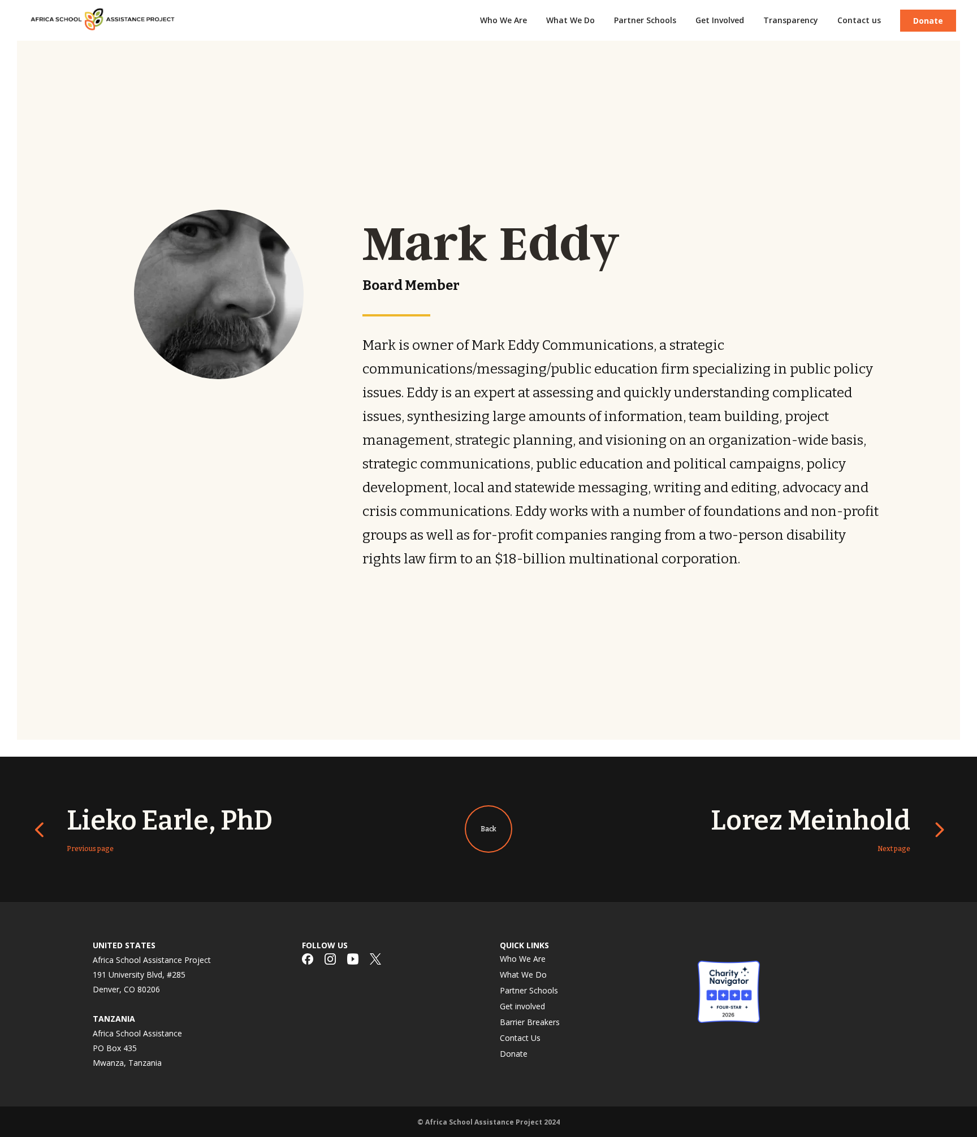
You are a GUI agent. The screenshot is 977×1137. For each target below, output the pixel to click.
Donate (928, 20)
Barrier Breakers (530, 1022)
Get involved (522, 1006)
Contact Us (520, 1037)
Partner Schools (529, 990)
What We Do (523, 974)
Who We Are (523, 958)
